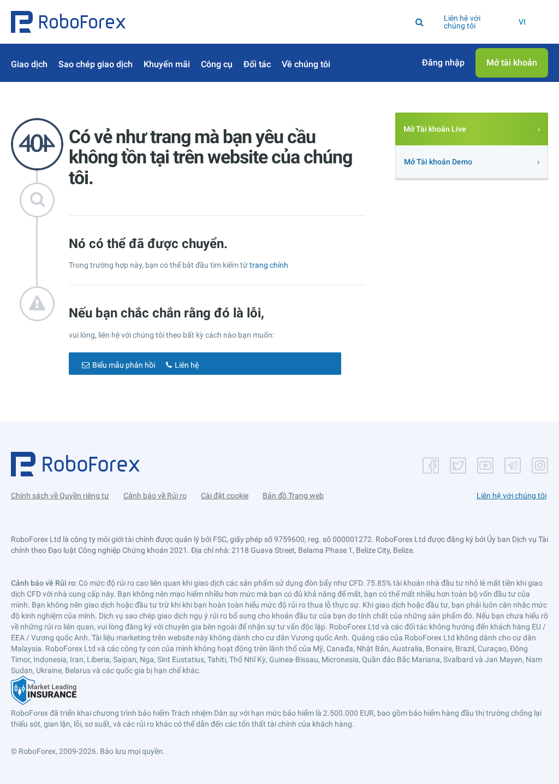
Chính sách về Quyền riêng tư (60, 495)
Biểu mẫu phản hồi (123, 365)
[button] (68, 22)
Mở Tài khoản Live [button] (434, 129)
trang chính (268, 265)
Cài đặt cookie (224, 495)
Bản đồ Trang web (293, 495)
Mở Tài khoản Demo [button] (438, 161)
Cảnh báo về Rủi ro (155, 495)
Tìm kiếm (251, 21)
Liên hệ (187, 365)
